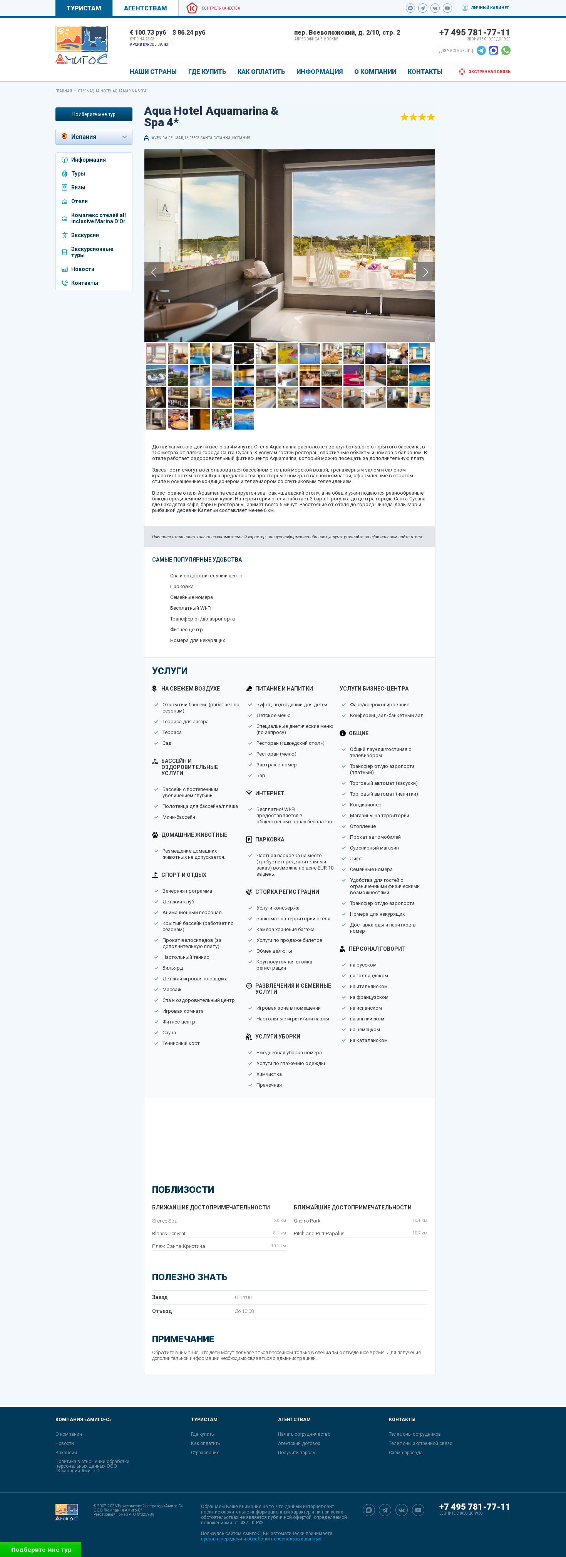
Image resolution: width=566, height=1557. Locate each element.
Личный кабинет (490, 8)
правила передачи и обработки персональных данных (261, 1539)
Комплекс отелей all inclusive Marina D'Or (98, 218)
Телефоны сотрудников (415, 1434)
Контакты (84, 283)
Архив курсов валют (150, 44)
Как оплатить (205, 1443)
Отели (79, 201)
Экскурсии (85, 235)
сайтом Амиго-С (243, 1533)
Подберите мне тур (94, 114)
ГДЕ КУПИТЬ (207, 71)
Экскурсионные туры (92, 252)
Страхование (205, 1452)
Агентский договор (299, 1443)
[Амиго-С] (66, 1523)
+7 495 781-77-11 (475, 32)
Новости (82, 269)
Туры (78, 174)
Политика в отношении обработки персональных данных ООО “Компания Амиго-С (92, 1466)
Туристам (84, 8)
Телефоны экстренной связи (420, 1443)
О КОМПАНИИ (375, 71)
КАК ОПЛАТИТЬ (261, 71)
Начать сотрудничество (304, 1434)
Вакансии (66, 1452)
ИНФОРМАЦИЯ (319, 71)
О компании (68, 1434)
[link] (81, 45)
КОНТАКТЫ (425, 71)
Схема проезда (406, 1452)
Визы (78, 187)
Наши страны (153, 71)
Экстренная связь (490, 72)
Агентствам (145, 8)
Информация (88, 160)
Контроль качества (221, 8)
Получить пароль (296, 1452)
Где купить (202, 1434)
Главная (63, 91)
